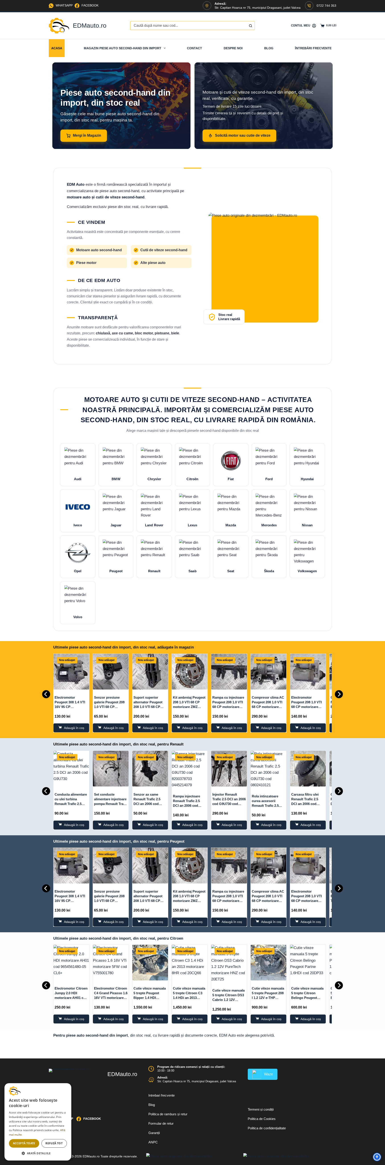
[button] (38, 1153)
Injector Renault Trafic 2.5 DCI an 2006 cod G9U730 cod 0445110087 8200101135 (229, 803)
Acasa (56, 48)
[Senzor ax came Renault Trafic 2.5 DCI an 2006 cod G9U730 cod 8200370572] (150, 768)
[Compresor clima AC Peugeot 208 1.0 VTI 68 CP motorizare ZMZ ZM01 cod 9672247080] (268, 672)
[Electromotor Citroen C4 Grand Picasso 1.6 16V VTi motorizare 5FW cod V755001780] (111, 962)
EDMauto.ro (89, 25)
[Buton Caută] (250, 25)
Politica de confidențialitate (267, 1128)
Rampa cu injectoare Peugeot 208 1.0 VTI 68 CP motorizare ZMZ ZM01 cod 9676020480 (228, 707)
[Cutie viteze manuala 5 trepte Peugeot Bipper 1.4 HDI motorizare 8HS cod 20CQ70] (150, 962)
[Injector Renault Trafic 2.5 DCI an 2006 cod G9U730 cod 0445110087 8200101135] (229, 768)
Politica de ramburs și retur (167, 1114)
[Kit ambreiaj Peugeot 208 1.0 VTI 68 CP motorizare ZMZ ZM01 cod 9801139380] (189, 672)
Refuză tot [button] (54, 1143)
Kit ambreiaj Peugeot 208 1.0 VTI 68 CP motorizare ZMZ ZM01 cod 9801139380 (189, 707)
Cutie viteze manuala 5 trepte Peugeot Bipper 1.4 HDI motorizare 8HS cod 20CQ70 (149, 997)
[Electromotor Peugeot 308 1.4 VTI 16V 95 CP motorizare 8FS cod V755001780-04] (71, 672)
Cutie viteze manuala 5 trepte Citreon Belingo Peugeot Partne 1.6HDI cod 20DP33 (307, 997)
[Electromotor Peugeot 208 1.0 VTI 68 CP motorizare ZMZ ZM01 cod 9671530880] (308, 672)
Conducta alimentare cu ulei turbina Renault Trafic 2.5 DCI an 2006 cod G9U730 (71, 803)
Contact (194, 48)
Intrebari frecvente (161, 1095)
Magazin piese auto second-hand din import (122, 48)
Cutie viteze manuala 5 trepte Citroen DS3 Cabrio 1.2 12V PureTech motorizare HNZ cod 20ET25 (228, 999)
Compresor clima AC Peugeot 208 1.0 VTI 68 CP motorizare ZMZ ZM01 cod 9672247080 (268, 707)
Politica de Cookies (262, 1119)
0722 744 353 (326, 5)
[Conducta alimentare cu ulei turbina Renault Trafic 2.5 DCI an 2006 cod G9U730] (71, 768)
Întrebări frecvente (313, 48)
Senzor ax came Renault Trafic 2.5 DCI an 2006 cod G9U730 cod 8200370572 (146, 803)
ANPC (153, 1142)
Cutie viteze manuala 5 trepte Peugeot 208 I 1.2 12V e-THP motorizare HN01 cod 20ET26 (268, 997)
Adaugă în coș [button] (74, 728)
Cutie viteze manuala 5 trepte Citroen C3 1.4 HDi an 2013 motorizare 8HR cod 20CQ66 (189, 997)
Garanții (154, 1133)
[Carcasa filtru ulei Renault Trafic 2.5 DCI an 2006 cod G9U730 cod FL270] (308, 768)
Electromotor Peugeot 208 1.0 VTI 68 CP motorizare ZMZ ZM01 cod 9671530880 (306, 707)
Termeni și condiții (261, 1109)
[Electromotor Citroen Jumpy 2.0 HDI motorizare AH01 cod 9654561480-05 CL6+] (71, 962)
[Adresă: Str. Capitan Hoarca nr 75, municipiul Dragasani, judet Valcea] (151, 1080)
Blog (268, 48)
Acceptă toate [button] (24, 1143)
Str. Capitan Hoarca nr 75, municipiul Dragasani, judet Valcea (196, 1081)
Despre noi (233, 48)
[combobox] (188, 25)
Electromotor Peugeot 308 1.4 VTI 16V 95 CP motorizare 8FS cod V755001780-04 (70, 707)
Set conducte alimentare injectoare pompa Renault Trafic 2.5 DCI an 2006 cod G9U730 (110, 803)
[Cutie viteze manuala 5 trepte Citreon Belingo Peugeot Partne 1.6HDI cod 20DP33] (308, 962)
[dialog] (37, 1122)
